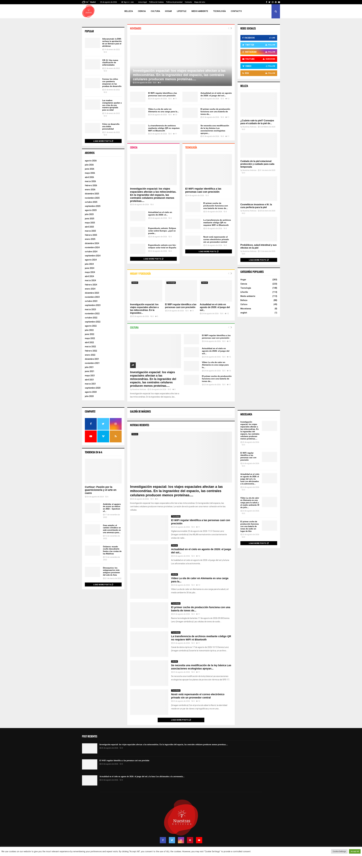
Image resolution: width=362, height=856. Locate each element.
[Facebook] (163, 840)
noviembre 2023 (92, 297)
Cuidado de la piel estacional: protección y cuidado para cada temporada (257, 164)
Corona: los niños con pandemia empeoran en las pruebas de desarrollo (111, 82)
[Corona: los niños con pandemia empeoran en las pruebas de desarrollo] (92, 83)
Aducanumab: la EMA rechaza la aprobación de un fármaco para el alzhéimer (112, 42)
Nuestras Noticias (139, 389)
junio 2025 (89, 218)
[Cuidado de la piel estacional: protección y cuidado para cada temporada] (258, 145)
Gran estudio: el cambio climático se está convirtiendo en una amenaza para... (112, 529)
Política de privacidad (174, 2)
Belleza (128, 11)
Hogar (168, 11)
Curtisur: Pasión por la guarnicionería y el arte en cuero (100, 490)
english (243, 313)
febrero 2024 (91, 285)
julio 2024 (89, 264)
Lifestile (181, 11)
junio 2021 (89, 371)
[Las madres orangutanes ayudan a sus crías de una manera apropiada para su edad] (92, 104)
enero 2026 (90, 189)
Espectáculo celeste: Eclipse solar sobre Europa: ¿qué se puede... (162, 230)
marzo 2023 (90, 309)
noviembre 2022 (92, 313)
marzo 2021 (90, 384)
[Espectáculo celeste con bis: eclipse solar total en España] (137, 249)
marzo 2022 (90, 346)
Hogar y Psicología (140, 273)
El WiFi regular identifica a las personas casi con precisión (203, 190)
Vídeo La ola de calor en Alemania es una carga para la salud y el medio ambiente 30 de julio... (249, 503)
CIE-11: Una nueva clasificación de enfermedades (110, 62)
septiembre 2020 (92, 388)
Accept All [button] (355, 851)
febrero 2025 (91, 235)
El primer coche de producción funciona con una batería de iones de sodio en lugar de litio (249, 526)
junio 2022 (89, 334)
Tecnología (219, 11)
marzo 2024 (90, 280)
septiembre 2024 (92, 256)
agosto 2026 (91, 161)
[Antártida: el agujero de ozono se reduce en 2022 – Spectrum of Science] (92, 508)
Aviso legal (142, 2)
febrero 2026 (91, 185)
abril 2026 (89, 177)
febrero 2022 (91, 351)
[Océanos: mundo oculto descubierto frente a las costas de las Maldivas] (92, 551)
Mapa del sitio (199, 2)
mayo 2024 (90, 272)
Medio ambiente (199, 11)
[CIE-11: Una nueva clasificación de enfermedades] (92, 64)
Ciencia (142, 11)
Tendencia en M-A (93, 452)
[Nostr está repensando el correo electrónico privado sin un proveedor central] (193, 241)
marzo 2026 (90, 181)
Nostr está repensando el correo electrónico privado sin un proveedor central (216, 239)
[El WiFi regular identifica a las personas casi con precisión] (137, 97)
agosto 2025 (91, 210)
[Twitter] (172, 840)
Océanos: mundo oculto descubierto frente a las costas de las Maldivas (112, 550)
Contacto (188, 2)
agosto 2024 (91, 260)
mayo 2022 (90, 338)
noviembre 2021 (92, 363)
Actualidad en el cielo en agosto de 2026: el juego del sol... (215, 307)
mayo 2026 (90, 173)
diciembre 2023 (92, 293)
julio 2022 (89, 330)
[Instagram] (181, 840)
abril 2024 (89, 276)
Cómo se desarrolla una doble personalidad (110, 126)
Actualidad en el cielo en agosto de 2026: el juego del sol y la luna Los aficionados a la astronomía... (249, 479)
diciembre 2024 (92, 243)
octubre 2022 (91, 318)
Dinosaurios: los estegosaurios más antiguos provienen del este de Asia (111, 571)
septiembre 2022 (92, 322)
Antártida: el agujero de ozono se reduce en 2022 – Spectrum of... (112, 507)
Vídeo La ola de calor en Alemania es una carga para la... (215, 364)
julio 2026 (89, 165)
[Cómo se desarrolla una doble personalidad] (92, 128)
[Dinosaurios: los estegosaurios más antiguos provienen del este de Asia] (92, 572)
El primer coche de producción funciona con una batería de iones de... (215, 111)
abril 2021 (89, 380)
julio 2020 (89, 396)
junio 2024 (89, 268)
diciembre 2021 (92, 359)
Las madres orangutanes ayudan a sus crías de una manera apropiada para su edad (112, 105)
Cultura (155, 11)
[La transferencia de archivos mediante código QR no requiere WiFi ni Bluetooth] (137, 129)
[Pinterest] (190, 840)
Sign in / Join (128, 2)
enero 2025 (90, 239)
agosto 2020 (91, 392)
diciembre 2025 (92, 194)
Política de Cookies (156, 2)
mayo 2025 (90, 223)
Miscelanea (245, 308)
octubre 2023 (91, 301)
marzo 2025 (90, 231)
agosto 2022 (91, 326)
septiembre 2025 (92, 206)
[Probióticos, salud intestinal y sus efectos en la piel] (258, 229)
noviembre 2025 (92, 198)
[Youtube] (199, 840)
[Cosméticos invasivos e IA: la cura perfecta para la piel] (258, 188)
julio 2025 (89, 214)
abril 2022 (89, 342)
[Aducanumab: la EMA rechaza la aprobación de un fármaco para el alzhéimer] (92, 43)
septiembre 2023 (92, 305)
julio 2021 (89, 367)
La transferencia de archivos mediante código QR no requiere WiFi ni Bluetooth (164, 128)
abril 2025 (89, 227)
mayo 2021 (90, 375)
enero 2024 (90, 289)
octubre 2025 (91, 202)
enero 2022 (90, 355)
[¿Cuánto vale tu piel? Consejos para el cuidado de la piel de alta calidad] (258, 104)
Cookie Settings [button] (339, 851)
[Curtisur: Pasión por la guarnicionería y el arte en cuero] (103, 471)
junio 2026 (89, 169)
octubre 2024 (91, 251)
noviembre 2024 (92, 247)
